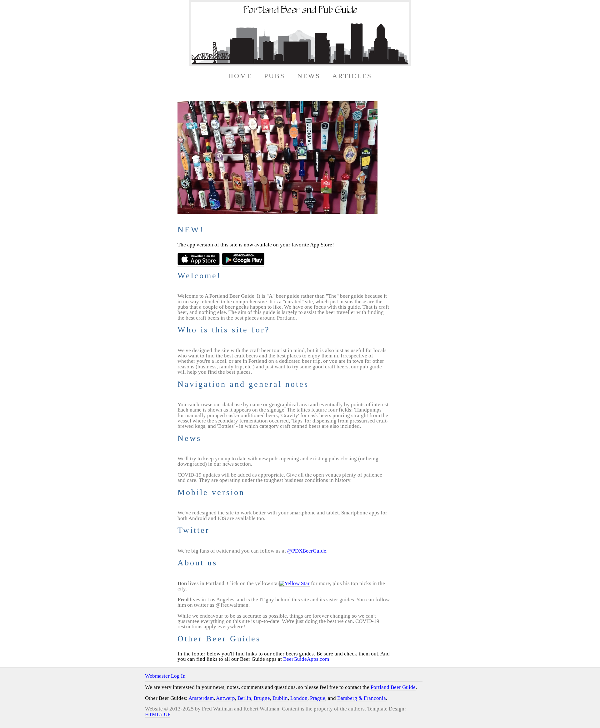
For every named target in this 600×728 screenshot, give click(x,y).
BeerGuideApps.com (306, 659)
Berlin (244, 698)
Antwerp (225, 698)
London (299, 698)
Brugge (262, 698)
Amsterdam (201, 698)
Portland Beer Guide (393, 687)
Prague (317, 698)
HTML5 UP (157, 714)
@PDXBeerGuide (306, 551)
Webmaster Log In (165, 676)
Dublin (280, 698)
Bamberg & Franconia (361, 698)
